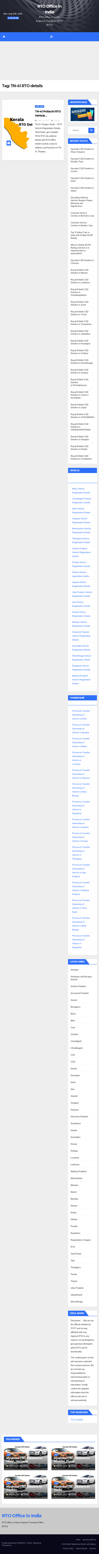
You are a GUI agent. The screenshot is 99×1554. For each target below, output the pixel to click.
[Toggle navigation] (51, 36)
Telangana (76, 1267)
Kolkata (74, 1151)
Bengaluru (75, 1007)
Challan (74, 1034)
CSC (73, 1055)
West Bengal (77, 1302)
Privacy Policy (68, 1548)
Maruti (73, 1192)
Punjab (74, 1226)
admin (56, 120)
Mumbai (74, 1199)
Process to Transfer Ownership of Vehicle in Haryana (81, 774)
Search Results (81, 1548)
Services (92, 1548)
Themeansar (6, 1545)
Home (78, 1540)
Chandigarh (76, 1041)
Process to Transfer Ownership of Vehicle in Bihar (81, 743)
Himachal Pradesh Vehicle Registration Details (81, 636)
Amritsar (75, 970)
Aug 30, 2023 (61, 1466)
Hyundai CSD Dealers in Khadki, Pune (72, 1459)
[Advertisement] (49, 61)
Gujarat (74, 1096)
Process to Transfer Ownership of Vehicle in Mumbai (81, 729)
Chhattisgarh (77, 1048)
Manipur (74, 1185)
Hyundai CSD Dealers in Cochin (24, 1488)
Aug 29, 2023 (14, 1494)
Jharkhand (76, 1123)
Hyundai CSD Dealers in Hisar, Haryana (24, 1459)
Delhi (73, 1082)
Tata (73, 1260)
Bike (73, 1021)
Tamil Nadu (39, 106)
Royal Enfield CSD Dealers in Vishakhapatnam (79, 292)
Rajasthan (75, 1233)
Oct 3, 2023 (13, 1466)
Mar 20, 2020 (43, 120)
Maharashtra (76, 1178)
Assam (74, 1000)
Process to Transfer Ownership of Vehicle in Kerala (81, 837)
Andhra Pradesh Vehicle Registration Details (81, 552)
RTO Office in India (22, 1515)
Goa (73, 1089)
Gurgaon (75, 1103)
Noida (73, 1212)
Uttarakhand (76, 1295)
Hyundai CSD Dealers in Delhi (72, 1488)
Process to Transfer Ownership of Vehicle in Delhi (81, 715)
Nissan (74, 1206)
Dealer (74, 1069)
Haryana (75, 1110)
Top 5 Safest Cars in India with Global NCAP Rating (82, 235)
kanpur (74, 1130)
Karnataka (75, 1137)
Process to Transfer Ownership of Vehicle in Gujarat (81, 823)
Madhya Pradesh (79, 1171)
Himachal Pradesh (79, 1117)
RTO (73, 1247)
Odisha (74, 1219)
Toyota (74, 1274)
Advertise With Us (89, 1540)
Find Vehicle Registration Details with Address (79, 1544)
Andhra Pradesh (78, 986)
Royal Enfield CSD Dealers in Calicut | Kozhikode (80, 395)
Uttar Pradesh (77, 1288)
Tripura (74, 1281)
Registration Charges (81, 1240)
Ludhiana (75, 1164)
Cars (73, 1027)
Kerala (74, 1144)
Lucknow (75, 1158)
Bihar (73, 1014)
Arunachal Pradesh (80, 993)
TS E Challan (77, 1420)
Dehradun (75, 1075)
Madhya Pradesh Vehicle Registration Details (81, 680)
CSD (73, 1062)
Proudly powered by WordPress (14, 1543)
